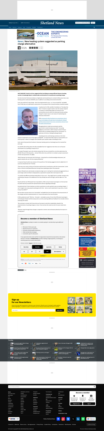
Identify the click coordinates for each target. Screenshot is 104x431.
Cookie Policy (47, 424)
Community (10, 403)
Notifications (68, 424)
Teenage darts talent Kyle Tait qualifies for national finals (87, 353)
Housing (22, 401)
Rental (47, 414)
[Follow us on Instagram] (63, 419)
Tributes (35, 410)
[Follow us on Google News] (91, 419)
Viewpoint (35, 402)
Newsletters (61, 408)
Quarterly (48, 247)
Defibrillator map (62, 413)
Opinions (35, 397)
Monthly (37, 247)
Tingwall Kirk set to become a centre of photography (64, 353)
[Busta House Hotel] (87, 210)
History (22, 400)
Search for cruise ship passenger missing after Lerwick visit (21, 348)
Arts (9, 397)
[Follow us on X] (73, 419)
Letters (34, 399)
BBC (47, 399)
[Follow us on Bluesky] (68, 419)
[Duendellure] (87, 199)
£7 (39, 251)
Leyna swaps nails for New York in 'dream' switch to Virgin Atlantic (21, 353)
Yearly (60, 247)
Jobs (47, 405)
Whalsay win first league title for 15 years (65, 348)
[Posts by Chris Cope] (19, 47)
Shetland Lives (36, 413)
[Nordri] (87, 189)
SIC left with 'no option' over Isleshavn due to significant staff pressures (87, 344)
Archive (60, 403)
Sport (22, 413)
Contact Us (11, 424)
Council (9, 408)
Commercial (49, 394)
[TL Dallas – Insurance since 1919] (87, 242)
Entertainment (24, 395)
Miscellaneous (61, 395)
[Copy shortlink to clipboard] (37, 48)
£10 (47, 251)
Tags (59, 405)
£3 (24, 251)
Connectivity (10, 405)
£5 (32, 251)
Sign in (93, 22)
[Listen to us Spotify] (83, 419)
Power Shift (23, 409)
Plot (59, 393)
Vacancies (48, 406)
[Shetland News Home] (52, 25)
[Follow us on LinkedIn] (78, 419)
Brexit (9, 398)
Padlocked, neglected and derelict (42, 344)
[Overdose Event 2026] (87, 169)
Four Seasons (49, 391)
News (20, 41)
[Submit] (94, 386)
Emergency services (25, 391)
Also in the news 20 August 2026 (65, 343)
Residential (48, 412)
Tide (59, 400)
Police (22, 406)
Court (9, 410)
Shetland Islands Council (51, 397)
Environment (23, 396)
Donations (61, 424)
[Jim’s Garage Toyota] (87, 263)
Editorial (35, 404)
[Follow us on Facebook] (58, 419)
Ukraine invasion (36, 393)
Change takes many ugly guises (87, 348)
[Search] (94, 27)
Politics (22, 408)
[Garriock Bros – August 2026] (87, 252)
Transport (35, 391)
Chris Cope (24, 47)
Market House (49, 400)
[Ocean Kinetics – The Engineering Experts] (43, 34)
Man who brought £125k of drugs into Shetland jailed (21, 344)
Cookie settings (91, 424)
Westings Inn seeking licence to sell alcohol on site (87, 358)
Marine (22, 403)
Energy (22, 393)
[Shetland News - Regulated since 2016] (14, 419)
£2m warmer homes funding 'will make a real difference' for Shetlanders (43, 358)
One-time (26, 247)
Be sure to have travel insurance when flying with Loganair (43, 348)
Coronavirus (10, 406)
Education (10, 411)
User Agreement (31, 424)
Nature (22, 404)
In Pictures (35, 408)
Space (22, 411)
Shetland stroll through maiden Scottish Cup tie (21, 358)
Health (22, 398)
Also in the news (11, 393)
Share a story (23, 424)
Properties (48, 410)
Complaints (55, 424)
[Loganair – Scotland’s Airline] (87, 231)
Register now (76, 403)
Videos (60, 410)
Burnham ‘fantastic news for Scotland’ (64, 358)
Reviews (35, 400)
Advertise (17, 424)
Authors (60, 406)
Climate (9, 401)
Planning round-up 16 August (42, 352)
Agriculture (10, 395)
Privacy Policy (40, 424)
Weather (35, 395)
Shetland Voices (36, 411)
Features (35, 406)
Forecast (60, 399)
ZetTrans (48, 402)
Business (10, 400)
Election (10, 413)
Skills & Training (49, 408)
